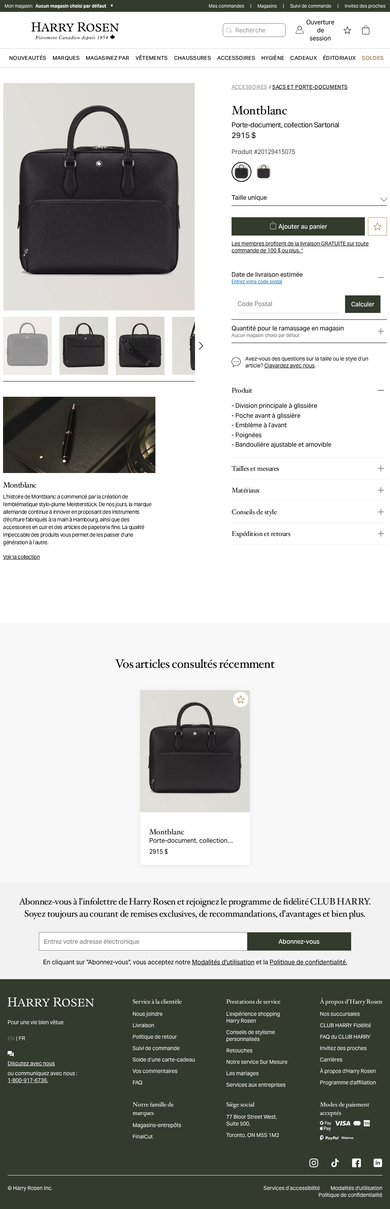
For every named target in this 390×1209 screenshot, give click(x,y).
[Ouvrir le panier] (366, 30)
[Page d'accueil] (75, 30)
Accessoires (249, 87)
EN (11, 1038)
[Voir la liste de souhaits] (347, 30)
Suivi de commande (310, 6)
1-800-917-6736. (28, 1080)
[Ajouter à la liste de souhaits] (240, 699)
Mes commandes (226, 6)
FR (22, 1038)
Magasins (267, 6)
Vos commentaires (155, 1071)
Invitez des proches (365, 6)
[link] (315, 30)
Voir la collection (21, 556)
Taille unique (249, 198)
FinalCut (143, 1136)
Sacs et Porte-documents (310, 87)
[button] (229, 30)
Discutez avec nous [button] (31, 1063)
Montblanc (259, 111)
